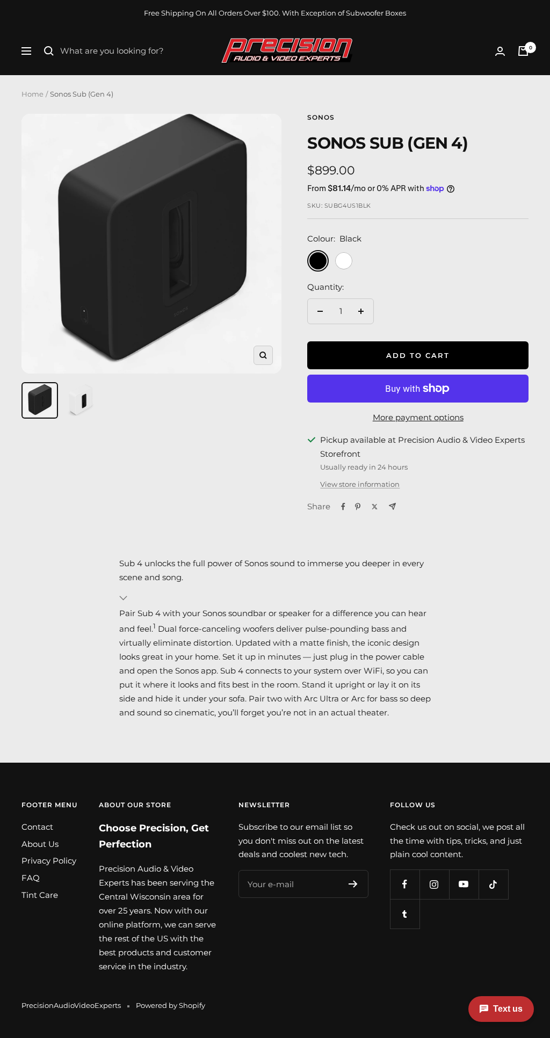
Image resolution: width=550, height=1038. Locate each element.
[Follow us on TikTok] (493, 884)
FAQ (30, 878)
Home (32, 94)
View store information (360, 484)
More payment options (418, 417)
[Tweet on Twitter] (374, 506)
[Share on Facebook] (343, 506)
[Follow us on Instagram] (434, 884)
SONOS (321, 117)
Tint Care (39, 895)
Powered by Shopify (170, 1005)
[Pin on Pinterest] (357, 506)
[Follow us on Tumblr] (404, 914)
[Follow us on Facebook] (404, 884)
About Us (40, 844)
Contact (37, 827)
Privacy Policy (48, 861)
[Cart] (523, 51)
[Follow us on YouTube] (464, 884)
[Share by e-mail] (392, 506)
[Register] (353, 884)
